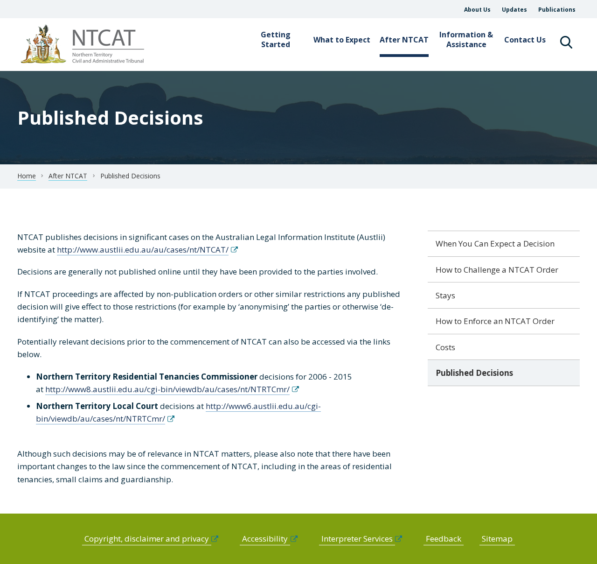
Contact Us (525, 40)
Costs (445, 347)
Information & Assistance (466, 39)
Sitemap (497, 538)
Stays (445, 295)
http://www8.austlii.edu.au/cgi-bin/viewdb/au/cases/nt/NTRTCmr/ (167, 389)
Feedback (443, 538)
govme (83, 44)
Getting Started (276, 39)
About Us (477, 10)
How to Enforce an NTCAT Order (495, 321)
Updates (514, 10)
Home (26, 175)
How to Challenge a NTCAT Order (497, 269)
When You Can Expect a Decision (495, 243)
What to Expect (341, 40)
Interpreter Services (357, 538)
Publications (557, 10)
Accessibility (265, 538)
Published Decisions (474, 372)
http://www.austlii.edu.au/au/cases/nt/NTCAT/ (143, 249)
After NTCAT (404, 40)
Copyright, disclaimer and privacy (146, 538)
